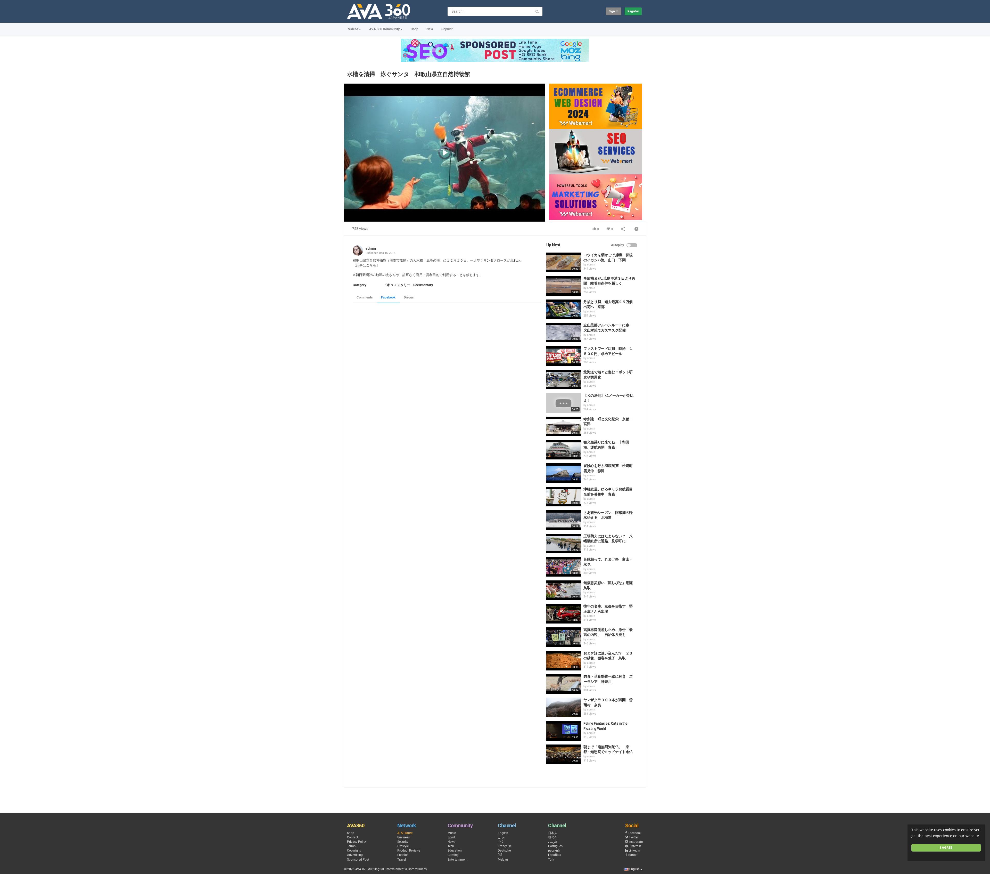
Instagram (636, 842)
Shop (414, 29)
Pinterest (635, 846)
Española (554, 855)
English (503, 833)
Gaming (453, 855)
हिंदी (500, 855)
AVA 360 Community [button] (384, 29)
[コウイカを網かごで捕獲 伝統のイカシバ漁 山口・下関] (563, 262)
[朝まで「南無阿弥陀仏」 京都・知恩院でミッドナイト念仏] (563, 754)
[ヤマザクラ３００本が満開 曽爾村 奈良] (563, 707)
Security (402, 842)
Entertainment (457, 859)
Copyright (354, 850)
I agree (946, 847)
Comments (365, 297)
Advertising (355, 855)
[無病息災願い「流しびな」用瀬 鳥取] (563, 590)
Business (403, 837)
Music (452, 833)
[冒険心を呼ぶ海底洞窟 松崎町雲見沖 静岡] (563, 473)
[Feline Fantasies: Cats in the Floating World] (563, 731)
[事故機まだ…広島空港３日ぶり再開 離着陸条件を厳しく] (563, 286)
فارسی (552, 842)
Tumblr (633, 855)
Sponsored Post (358, 859)
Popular (447, 29)
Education (455, 850)
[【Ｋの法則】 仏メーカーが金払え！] (563, 403)
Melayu (503, 859)
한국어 (552, 837)
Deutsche (504, 850)
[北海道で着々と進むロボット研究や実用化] (563, 379)
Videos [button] (353, 29)
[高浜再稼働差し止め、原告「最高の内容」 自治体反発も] (563, 637)
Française (505, 846)
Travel (401, 859)
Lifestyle (403, 846)
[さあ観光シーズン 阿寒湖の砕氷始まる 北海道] (563, 520)
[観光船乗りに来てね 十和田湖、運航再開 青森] (563, 449)
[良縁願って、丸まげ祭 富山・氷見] (563, 567)
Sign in (613, 11)
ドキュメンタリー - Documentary (408, 285)
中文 (501, 842)
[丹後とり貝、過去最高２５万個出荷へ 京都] (563, 309)
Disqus (409, 297)
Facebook (388, 297)
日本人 (552, 833)
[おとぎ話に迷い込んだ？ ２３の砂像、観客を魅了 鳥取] (563, 660)
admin (371, 248)
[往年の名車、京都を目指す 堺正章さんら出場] (563, 614)
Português (555, 846)
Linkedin (634, 850)
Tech (451, 846)
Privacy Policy (357, 842)
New (429, 29)
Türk (551, 859)
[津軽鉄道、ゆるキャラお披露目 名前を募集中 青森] (563, 496)
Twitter (633, 837)
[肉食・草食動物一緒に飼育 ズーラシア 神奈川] (563, 684)
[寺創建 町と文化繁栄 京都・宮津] (563, 426)
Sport (451, 837)
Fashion (403, 855)
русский (554, 850)
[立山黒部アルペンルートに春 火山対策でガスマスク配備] (563, 332)
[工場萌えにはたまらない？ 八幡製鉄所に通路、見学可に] (563, 543)
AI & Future (404, 833)
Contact (352, 837)
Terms (351, 846)
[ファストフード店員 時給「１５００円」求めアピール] (563, 356)
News (451, 842)
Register (633, 11)
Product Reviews (408, 850)
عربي (501, 837)
